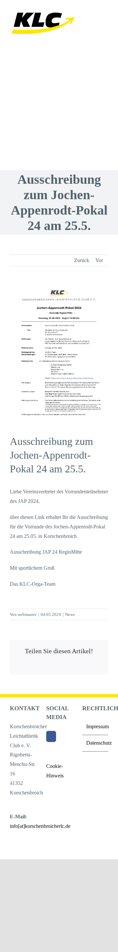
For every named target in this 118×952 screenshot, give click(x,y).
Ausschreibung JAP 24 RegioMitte (46, 552)
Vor (99, 260)
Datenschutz (95, 743)
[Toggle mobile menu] (105, 10)
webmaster (27, 614)
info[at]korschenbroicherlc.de (40, 826)
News (70, 614)
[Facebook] (51, 736)
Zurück (81, 260)
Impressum (95, 726)
